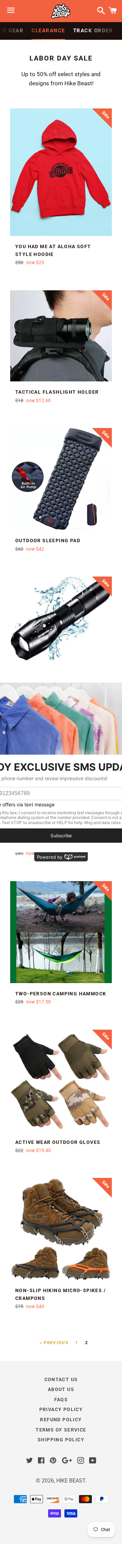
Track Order (93, 31)
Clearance (48, 31)
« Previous (54, 1342)
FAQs (61, 1399)
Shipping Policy (61, 1439)
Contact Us (61, 1379)
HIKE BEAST (70, 1480)
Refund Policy (61, 1419)
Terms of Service (61, 1430)
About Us (61, 1389)
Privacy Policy (61, 1409)
